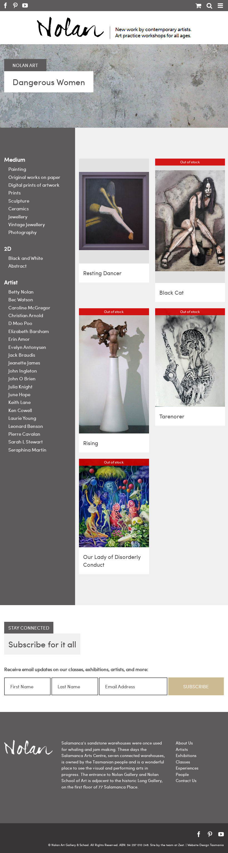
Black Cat (171, 292)
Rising (90, 443)
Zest (181, 845)
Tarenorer (171, 416)
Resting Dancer (102, 273)
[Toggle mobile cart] (198, 6)
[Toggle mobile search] (209, 6)
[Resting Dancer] (114, 211)
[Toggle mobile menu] (221, 6)
